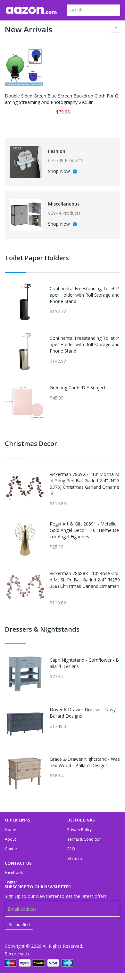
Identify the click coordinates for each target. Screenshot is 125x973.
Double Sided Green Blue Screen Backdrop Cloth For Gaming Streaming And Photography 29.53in (61, 99)
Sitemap (74, 858)
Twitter (11, 882)
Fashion (56, 151)
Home (10, 829)
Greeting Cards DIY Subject (78, 388)
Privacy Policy (79, 829)
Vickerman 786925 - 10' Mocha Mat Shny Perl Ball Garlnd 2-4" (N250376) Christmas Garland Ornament (84, 483)
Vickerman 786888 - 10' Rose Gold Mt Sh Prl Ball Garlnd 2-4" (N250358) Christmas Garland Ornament (85, 582)
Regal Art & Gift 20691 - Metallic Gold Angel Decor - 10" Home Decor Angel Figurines (84, 530)
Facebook (14, 872)
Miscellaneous (63, 204)
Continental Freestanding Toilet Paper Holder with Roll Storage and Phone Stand (85, 294)
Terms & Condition (84, 839)
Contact (12, 849)
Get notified (19, 924)
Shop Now (59, 171)
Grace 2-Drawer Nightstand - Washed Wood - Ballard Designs (85, 762)
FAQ (71, 849)
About (10, 839)
